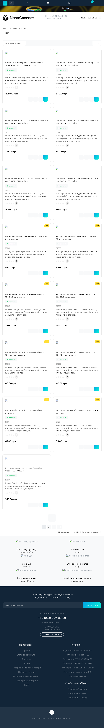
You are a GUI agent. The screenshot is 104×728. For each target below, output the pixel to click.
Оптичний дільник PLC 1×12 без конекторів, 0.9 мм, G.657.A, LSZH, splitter (77, 63)
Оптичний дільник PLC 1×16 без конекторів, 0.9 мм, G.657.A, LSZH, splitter (26, 121)
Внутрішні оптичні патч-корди (77, 650)
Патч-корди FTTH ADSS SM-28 (77, 663)
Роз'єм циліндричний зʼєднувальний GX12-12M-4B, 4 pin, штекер (75, 353)
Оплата (26, 663)
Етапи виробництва (27, 655)
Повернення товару (77, 697)
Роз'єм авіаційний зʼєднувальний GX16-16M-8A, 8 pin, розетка (26, 237)
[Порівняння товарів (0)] (48, 3)
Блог (26, 685)
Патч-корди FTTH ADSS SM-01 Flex (77, 668)
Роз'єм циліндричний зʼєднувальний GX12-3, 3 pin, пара (26, 411)
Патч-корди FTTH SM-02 (77, 655)
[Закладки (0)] (69, 3)
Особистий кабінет (77, 689)
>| (60, 527)
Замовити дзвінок (52, 634)
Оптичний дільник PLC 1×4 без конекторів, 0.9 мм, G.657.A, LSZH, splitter (26, 179)
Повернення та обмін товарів (26, 668)
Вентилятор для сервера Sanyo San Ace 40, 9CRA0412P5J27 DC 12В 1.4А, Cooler (25, 63)
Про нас (27, 650)
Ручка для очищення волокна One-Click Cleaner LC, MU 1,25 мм (23, 469)
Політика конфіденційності (26, 676)
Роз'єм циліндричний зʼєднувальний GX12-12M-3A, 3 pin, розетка (24, 295)
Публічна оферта (26, 672)
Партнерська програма (26, 680)
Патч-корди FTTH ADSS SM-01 (77, 659)
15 (95, 43)
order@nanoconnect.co (52, 622)
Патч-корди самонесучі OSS (77, 672)
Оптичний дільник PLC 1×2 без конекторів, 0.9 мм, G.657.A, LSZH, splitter (77, 121)
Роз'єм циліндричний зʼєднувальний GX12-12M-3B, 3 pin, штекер (75, 295)
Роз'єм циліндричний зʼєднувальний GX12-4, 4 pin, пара (77, 411)
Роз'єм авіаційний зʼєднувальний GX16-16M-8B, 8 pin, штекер (76, 237)
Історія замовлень (77, 693)
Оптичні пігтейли (77, 676)
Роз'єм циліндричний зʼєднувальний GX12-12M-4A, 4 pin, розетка (24, 353)
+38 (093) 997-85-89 (87, 18)
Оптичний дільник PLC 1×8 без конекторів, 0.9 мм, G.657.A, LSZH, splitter (77, 179)
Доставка (26, 659)
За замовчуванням (13, 43)
